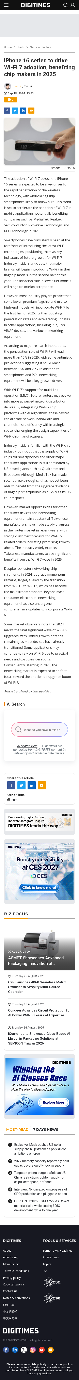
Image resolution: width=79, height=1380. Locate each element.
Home (8, 47)
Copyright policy (13, 1284)
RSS (45, 1271)
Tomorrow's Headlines (57, 1250)
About (7, 1250)
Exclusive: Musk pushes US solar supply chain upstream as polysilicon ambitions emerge (40, 1149)
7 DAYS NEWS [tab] (45, 1130)
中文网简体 (10, 1318)
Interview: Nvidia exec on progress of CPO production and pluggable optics (40, 1191)
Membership (11, 1264)
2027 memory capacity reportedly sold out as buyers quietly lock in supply (41, 1163)
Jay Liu (18, 86)
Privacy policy (12, 1278)
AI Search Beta (27, 746)
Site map (9, 1305)
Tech (21, 47)
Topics (47, 1264)
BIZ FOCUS (16, 913)
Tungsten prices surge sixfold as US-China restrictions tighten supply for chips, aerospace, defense (40, 1177)
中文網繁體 (10, 1311)
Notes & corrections (16, 1298)
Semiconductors (40, 47)
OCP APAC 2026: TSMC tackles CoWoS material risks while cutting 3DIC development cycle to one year (42, 1205)
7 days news (51, 1257)
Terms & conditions (16, 1271)
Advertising (10, 1257)
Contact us (10, 1291)
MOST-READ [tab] (17, 1130)
